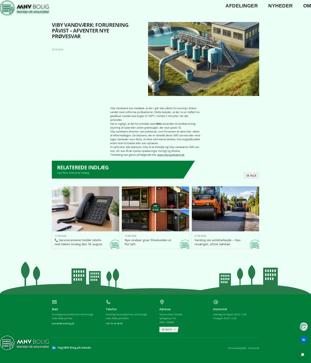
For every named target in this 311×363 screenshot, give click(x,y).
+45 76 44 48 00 (114, 323)
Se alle (251, 175)
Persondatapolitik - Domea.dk (243, 348)
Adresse (261, 293)
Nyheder (280, 5)
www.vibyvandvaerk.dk (170, 155)
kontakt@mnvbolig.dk (63, 323)
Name (260, 281)
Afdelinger (241, 5)
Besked (260, 306)
